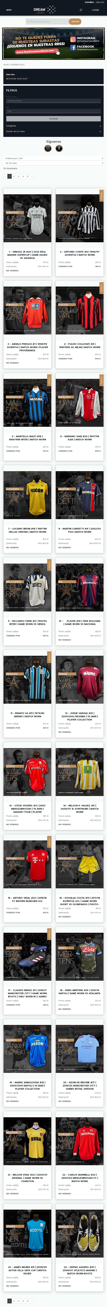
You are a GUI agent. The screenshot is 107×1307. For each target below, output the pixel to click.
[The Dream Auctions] (44, 10)
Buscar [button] (75, 21)
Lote (7, 107)
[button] (81, 10)
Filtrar (53, 119)
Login (95, 10)
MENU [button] (9, 10)
